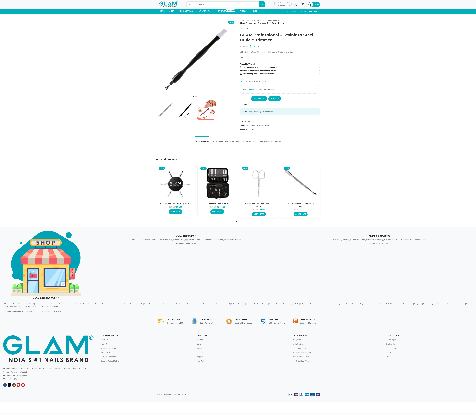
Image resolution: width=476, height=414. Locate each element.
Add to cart (259, 99)
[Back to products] (244, 28)
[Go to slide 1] (193, 96)
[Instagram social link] (14, 385)
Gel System (296, 340)
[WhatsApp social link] (256, 129)
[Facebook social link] (246, 129)
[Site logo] (168, 4)
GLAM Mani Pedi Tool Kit (217, 204)
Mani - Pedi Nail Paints (300, 357)
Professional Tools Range (267, 20)
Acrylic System (297, 344)
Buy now (275, 99)
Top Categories (299, 335)
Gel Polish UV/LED (299, 348)
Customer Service (109, 335)
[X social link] (250, 129)
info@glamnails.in (18, 379)
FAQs (388, 357)
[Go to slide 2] (196, 96)
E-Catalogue (391, 340)
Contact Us (390, 344)
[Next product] (247, 28)
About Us (104, 340)
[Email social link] (253, 129)
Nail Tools (251, 20)
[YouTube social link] (18, 385)
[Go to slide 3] (198, 96)
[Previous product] (241, 28)
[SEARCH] (262, 4)
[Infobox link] (281, 4)
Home (242, 20)
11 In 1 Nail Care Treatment (302, 361)
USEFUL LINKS (392, 335)
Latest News (391, 348)
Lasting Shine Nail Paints (301, 352)
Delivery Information (108, 348)
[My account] (295, 4)
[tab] (202, 140)
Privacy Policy (106, 352)
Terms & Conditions (108, 357)
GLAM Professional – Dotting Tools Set (175, 204)
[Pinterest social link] (23, 385)
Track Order (105, 344)
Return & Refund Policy (110, 361)
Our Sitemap (391, 352)
